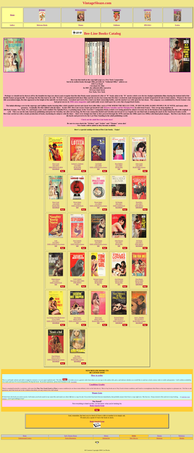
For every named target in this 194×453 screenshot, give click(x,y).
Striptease (159, 438)
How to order (97, 375)
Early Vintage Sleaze (70, 436)
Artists (134, 436)
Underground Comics (24, 438)
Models (182, 438)
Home (24, 436)
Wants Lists (97, 393)
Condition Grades (97, 384)
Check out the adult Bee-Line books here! (97, 120)
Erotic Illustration (70, 438)
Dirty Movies (134, 438)
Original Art (106, 438)
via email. (74, 382)
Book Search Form (97, 406)
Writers (106, 436)
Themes (159, 436)
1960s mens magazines (78, 102)
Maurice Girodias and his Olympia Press (119, 108)
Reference (182, 436)
